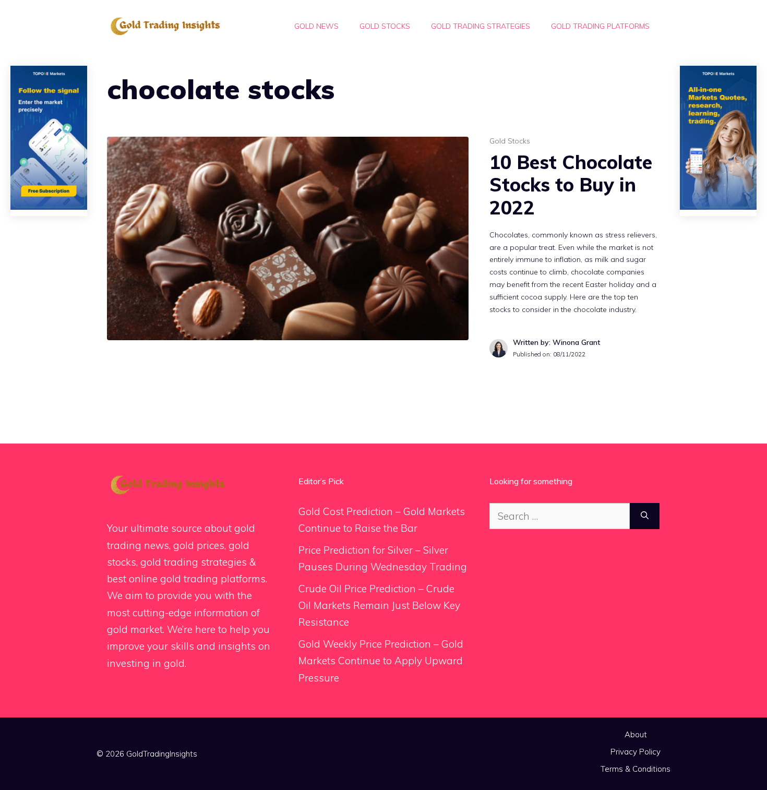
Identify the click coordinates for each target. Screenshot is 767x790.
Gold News (316, 26)
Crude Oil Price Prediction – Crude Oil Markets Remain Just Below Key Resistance (379, 605)
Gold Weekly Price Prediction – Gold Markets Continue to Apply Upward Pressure (380, 661)
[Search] (645, 516)
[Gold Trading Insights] (164, 25)
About (636, 734)
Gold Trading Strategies (480, 26)
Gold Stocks (384, 26)
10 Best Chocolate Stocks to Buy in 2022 (570, 184)
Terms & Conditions (635, 769)
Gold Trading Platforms (600, 26)
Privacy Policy (635, 752)
